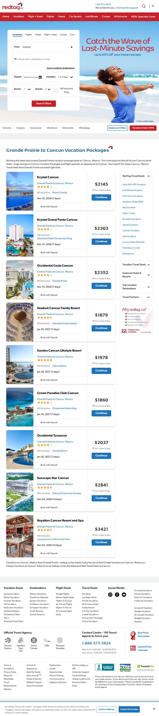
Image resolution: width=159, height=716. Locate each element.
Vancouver (36, 128)
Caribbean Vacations (39, 604)
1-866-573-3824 (103, 4)
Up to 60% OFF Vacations (134, 184)
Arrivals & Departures (32, 667)
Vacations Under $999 (133, 202)
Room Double (59, 192)
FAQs (74, 686)
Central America (37, 614)
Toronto (6, 128)
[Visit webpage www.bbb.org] (104, 667)
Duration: (51, 77)
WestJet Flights (62, 594)
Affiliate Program (34, 682)
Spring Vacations (130, 225)
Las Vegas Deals (89, 597)
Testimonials (55, 665)
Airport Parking (56, 675)
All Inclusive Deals (90, 604)
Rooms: (17, 89)
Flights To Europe (64, 601)
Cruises (106, 16)
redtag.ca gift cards (81, 679)
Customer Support (80, 672)
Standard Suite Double (64, 323)
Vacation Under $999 (143, 128)
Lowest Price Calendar (145, 649)
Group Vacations (90, 621)
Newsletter (9, 679)
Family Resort (88, 608)
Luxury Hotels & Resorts (134, 242)
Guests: (39, 89)
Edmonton (68, 128)
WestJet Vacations (142, 611)
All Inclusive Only (66, 90)
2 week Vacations (90, 614)
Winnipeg (84, 128)
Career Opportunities (55, 670)
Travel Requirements (10, 684)
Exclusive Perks (79, 682)
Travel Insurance (56, 679)
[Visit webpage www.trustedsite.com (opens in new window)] (145, 667)
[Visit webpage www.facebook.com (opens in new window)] (117, 594)
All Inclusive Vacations (133, 196)
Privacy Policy (10, 672)
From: (17, 47)
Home (5, 16)
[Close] (154, 708)
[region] (79, 709)
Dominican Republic (39, 597)
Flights (50, 16)
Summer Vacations (131, 231)
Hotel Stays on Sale (131, 248)
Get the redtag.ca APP (80, 667)
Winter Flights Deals (65, 597)
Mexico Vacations (38, 594)
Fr (153, 6)
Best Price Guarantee (143, 635)
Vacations (18, 16)
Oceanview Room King (64, 408)
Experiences (128, 254)
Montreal (52, 128)
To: (15, 59)
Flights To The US (63, 608)
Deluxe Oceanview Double (66, 493)
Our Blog (86, 594)
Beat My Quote (33, 672)
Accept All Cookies (129, 709)
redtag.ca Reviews (57, 682)
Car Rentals (75, 16)
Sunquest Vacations (143, 608)
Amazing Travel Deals (13, 621)
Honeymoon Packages (92, 618)
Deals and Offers (117, 128)
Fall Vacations (10, 604)
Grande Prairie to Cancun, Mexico (55, 183)
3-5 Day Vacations (90, 611)
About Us (8, 675)
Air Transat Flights (64, 604)
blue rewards (34, 675)
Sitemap (7, 689)
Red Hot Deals (129, 208)
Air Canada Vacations (144, 615)
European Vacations (132, 219)
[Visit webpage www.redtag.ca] (124, 594)
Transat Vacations (142, 594)
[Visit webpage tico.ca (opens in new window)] (125, 668)
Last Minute (92, 16)
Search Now (43, 103)
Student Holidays (11, 611)
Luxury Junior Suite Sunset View (53, 539)
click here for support (127, 8)
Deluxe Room (59, 366)
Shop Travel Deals (35, 686)
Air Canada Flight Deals (64, 613)
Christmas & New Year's (12, 616)
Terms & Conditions (9, 667)
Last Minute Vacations (133, 190)
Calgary (20, 128)
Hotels (61, 16)
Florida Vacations (90, 601)
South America (36, 611)
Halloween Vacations (13, 608)
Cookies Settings (106, 709)
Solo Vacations (129, 236)
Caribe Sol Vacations (143, 601)
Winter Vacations (11, 597)
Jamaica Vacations (38, 601)
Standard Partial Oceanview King (54, 238)
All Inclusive (120, 16)
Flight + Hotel (35, 16)
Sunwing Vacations (143, 590)
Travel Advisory (79, 675)
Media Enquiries (34, 679)
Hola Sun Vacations (143, 597)
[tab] (17, 35)
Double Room (59, 281)
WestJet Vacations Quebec (142, 620)
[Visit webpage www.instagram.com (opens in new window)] (110, 594)
